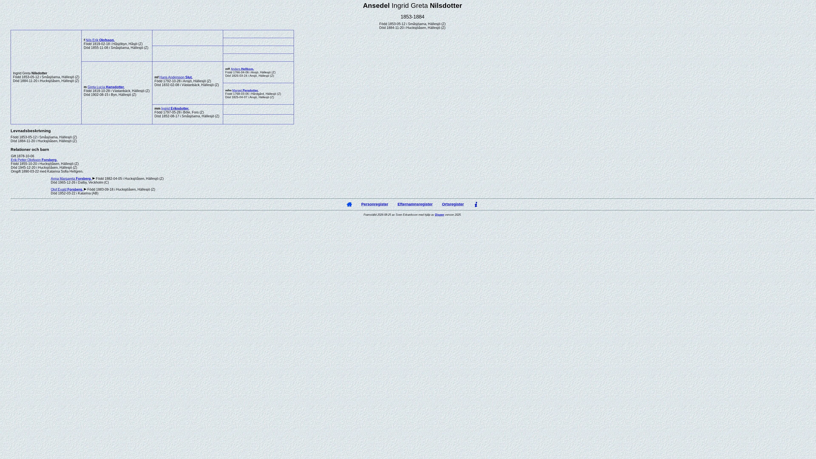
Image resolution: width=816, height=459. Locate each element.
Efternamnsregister (415, 204)
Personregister (374, 204)
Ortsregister (453, 204)
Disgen (439, 214)
